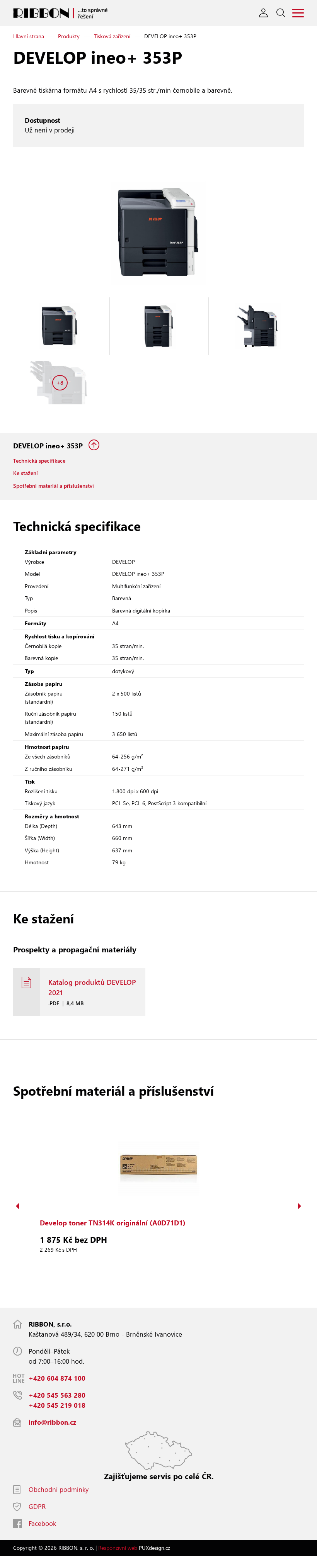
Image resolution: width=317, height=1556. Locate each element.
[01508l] (59, 326)
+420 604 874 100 (57, 1378)
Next (299, 1206)
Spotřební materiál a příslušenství (53, 485)
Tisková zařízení (112, 36)
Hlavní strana (28, 36)
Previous (17, 1206)
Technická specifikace (39, 460)
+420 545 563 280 (57, 1395)
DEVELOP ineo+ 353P (49, 445)
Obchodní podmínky (59, 1489)
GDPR (37, 1506)
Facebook (42, 1523)
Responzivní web (117, 1547)
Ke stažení (25, 473)
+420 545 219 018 (57, 1405)
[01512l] (159, 326)
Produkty (69, 36)
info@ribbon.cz (52, 1422)
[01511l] (257, 326)
